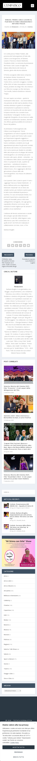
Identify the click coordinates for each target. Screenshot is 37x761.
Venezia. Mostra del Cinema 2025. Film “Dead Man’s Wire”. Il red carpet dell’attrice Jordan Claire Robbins (18, 477)
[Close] (35, 723)
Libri (5, 615)
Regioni (19, 508)
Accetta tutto (18, 747)
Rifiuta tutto (18, 757)
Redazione (15, 27)
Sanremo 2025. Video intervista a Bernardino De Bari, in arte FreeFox (17, 417)
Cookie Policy (14, 742)
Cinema (30, 27)
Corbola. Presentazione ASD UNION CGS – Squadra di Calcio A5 (21, 505)
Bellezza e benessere (11, 595)
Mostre (6, 625)
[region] (18, 741)
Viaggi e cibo (8, 673)
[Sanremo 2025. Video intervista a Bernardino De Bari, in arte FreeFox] (18, 404)
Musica (6, 630)
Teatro (6, 669)
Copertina (7, 610)
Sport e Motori (25, 508)
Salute (6, 654)
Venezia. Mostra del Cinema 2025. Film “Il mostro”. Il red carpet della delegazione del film (17, 388)
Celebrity (7, 600)
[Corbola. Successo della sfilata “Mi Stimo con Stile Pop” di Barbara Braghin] (6, 526)
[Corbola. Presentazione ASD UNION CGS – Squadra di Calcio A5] (6, 505)
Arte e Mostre (8, 586)
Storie (6, 664)
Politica (6, 639)
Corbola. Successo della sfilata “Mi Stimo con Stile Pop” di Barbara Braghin (20, 527)
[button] (18, 553)
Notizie (6, 635)
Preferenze (18, 752)
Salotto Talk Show (10, 649)
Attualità (19, 520)
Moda (23, 520)
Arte (5, 576)
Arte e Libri (7, 581)
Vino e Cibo (8, 678)
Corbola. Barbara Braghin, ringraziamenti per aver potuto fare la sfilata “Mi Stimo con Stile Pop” (21, 515)
